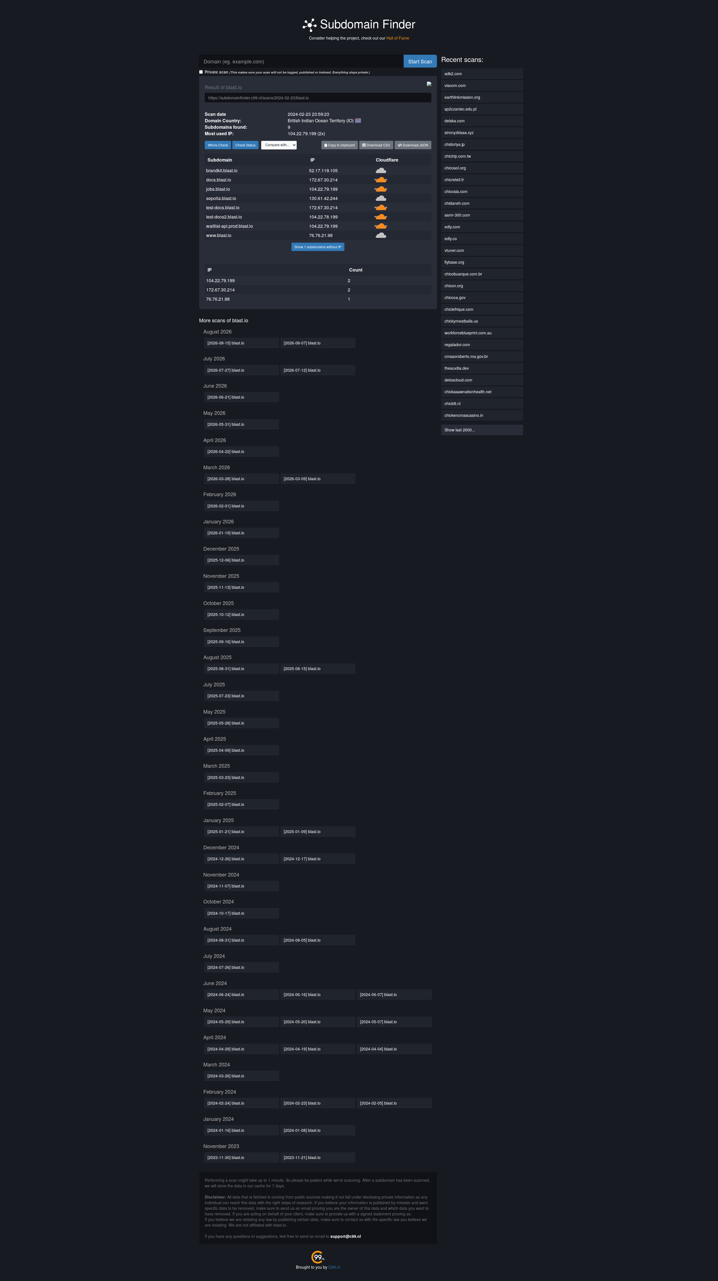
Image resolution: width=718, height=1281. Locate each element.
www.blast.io (218, 235)
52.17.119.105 (323, 170)
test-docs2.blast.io (224, 216)
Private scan (287, 72)
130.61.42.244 (323, 198)
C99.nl (334, 1267)
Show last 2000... (460, 430)
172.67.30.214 (323, 179)
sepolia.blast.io (221, 198)
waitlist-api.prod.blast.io (229, 226)
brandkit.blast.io (222, 170)
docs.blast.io (218, 179)
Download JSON (415, 144)
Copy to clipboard (341, 144)
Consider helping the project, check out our (359, 38)
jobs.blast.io (218, 189)
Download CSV (378, 144)
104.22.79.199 (323, 189)
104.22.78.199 (323, 216)
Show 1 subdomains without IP (317, 246)
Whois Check (218, 144)
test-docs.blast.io (223, 207)
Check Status (245, 144)
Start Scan (420, 61)
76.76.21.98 (321, 235)
